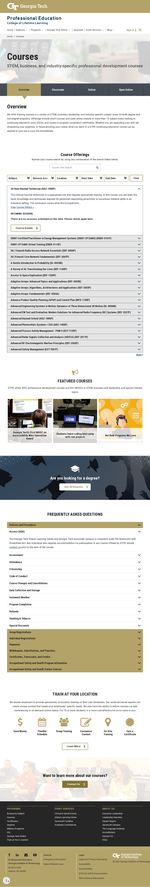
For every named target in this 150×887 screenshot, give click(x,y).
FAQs (104, 840)
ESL (9, 832)
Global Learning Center (65, 817)
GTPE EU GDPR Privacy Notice (93, 873)
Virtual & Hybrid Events (65, 813)
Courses (11, 817)
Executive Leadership (112, 813)
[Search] (140, 30)
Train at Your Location (17, 840)
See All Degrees (73, 486)
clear (136, 178)
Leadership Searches (112, 817)
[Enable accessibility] (6, 880)
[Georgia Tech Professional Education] (75, 6)
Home (10, 36)
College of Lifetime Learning (27, 23)
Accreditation (108, 832)
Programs (14, 808)
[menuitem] (11, 30)
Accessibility (85, 864)
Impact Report (109, 821)
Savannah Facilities (64, 821)
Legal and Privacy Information (93, 859)
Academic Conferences (65, 825)
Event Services (64, 808)
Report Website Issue (53, 864)
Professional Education (34, 18)
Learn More (73, 746)
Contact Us (73, 784)
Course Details (24, 228)
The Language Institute (113, 828)
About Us (108, 808)
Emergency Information (55, 859)
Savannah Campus (111, 825)
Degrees (11, 825)
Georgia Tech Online (16, 836)
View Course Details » (22, 207)
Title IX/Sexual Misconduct (91, 878)
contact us (15, 547)
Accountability (85, 869)
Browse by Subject (15, 813)
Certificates (12, 821)
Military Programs (15, 828)
